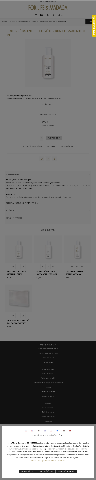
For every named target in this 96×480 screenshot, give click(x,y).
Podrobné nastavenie (66, 471)
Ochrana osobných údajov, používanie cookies (48, 461)
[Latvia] (70, 431)
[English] (45, 431)
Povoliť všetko (27, 471)
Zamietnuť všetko (46, 471)
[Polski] (51, 431)
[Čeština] (26, 431)
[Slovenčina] (32, 431)
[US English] (57, 431)
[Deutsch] (38, 431)
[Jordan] (64, 431)
